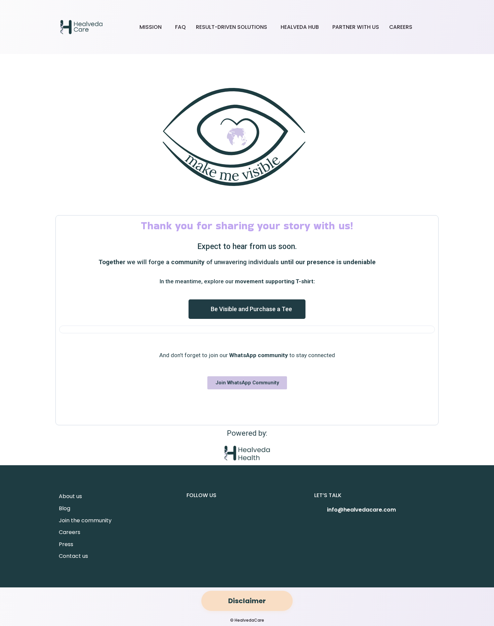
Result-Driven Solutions (231, 27)
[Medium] (259, 515)
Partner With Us (355, 27)
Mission (150, 27)
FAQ (180, 27)
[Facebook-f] (197, 515)
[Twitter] (280, 515)
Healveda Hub (300, 27)
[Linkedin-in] (238, 515)
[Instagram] (217, 515)
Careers (400, 27)
